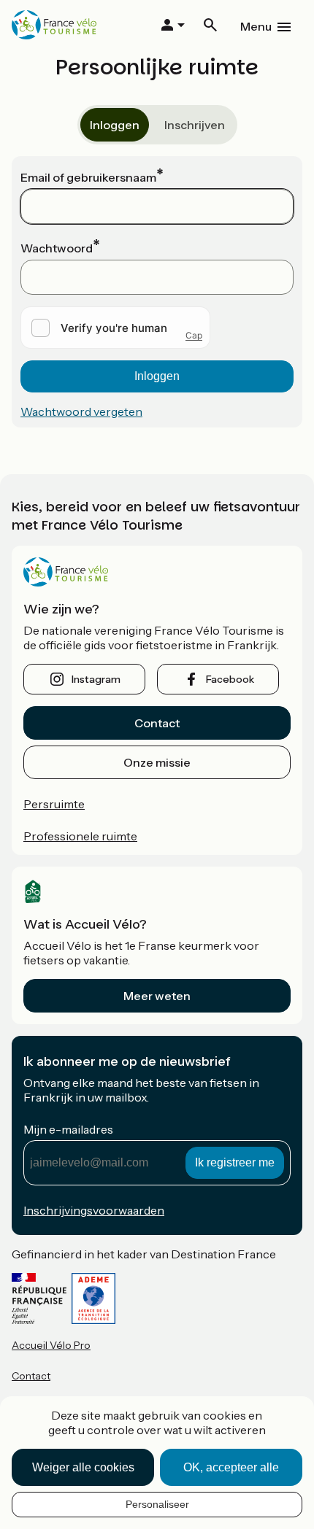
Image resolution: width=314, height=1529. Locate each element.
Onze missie (157, 762)
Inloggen (114, 124)
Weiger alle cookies (83, 1467)
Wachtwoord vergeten (81, 411)
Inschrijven (194, 124)
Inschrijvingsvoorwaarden (93, 1210)
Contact (157, 723)
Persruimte (54, 804)
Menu (256, 26)
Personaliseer (157, 1504)
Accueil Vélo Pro (51, 1345)
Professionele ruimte (80, 836)
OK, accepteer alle (231, 1467)
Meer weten (157, 995)
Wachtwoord (56, 248)
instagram (96, 679)
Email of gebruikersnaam (88, 177)
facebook (230, 679)
